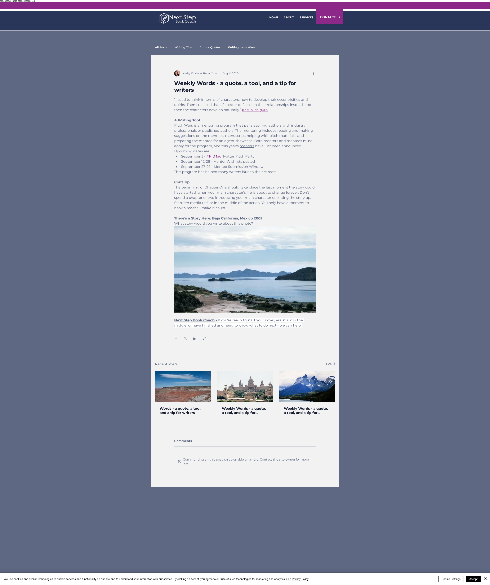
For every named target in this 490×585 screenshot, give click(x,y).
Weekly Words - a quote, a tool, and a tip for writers (244, 410)
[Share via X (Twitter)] (185, 338)
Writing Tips (183, 47)
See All (330, 363)
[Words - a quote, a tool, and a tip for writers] (183, 386)
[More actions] (313, 73)
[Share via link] (204, 338)
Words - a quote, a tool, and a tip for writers (180, 410)
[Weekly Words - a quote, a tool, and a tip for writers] (245, 386)
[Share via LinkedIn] (195, 338)
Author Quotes (209, 47)
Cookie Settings (451, 579)
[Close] (485, 579)
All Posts (161, 47)
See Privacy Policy (297, 579)
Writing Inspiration (241, 47)
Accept (473, 579)
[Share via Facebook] (176, 338)
